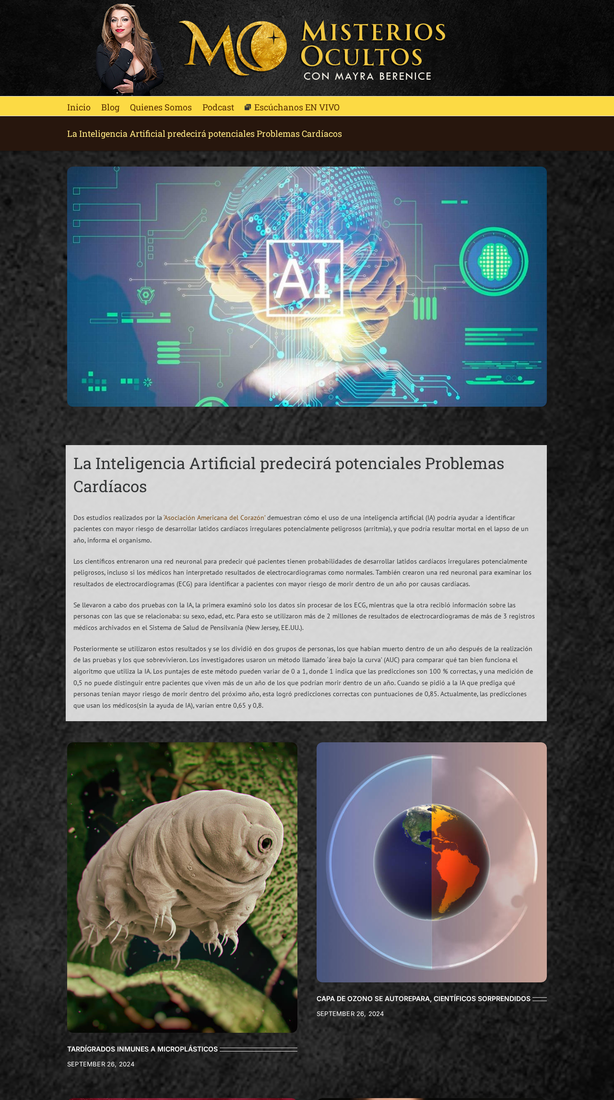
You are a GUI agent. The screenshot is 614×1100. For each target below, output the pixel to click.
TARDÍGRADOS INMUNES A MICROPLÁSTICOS (142, 1049)
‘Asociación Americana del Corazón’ (214, 517)
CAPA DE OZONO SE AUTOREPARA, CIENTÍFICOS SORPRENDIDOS (424, 998)
